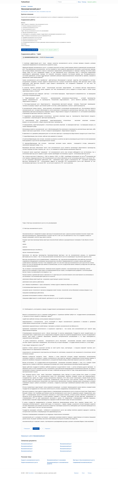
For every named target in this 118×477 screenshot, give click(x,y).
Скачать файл (49, 57)
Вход (79, 2)
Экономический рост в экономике (56, 460)
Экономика (30, 6)
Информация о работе (33, 436)
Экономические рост (27, 448)
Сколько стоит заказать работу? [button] (49, 49)
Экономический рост (27, 443)
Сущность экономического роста (30, 460)
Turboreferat (30, 473)
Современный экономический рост (82, 462)
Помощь (84, 2)
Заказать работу (91, 2)
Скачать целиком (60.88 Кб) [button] (29, 49)
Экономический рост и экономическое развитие (57, 463)
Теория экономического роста (29, 462)
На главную (23, 6)
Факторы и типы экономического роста (84, 460)
